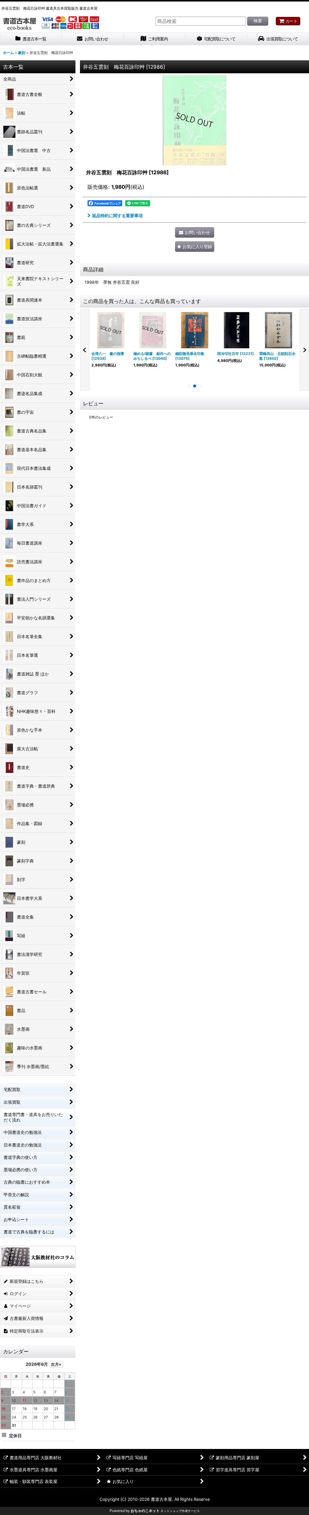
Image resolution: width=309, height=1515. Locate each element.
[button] (194, 246)
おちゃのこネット (145, 1510)
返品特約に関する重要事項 (117, 215)
